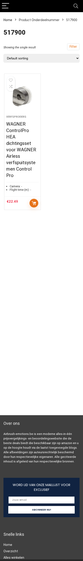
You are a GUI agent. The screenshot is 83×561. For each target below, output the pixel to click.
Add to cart (34, 203)
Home (7, 20)
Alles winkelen (13, 557)
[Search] (75, 6)
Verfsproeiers (16, 116)
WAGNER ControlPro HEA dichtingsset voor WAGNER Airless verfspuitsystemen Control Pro (21, 149)
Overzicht (10, 551)
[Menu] (5, 6)
